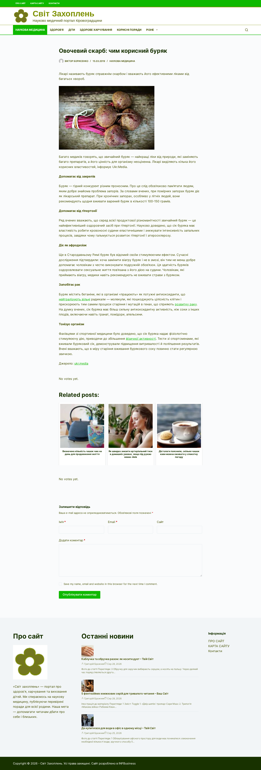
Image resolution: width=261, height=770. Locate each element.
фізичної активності (141, 338)
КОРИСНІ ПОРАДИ (129, 29)
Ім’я (62, 522)
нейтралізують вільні (74, 299)
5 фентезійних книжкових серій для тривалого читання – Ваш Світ (125, 693)
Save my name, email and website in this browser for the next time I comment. (111, 583)
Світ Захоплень (63, 13)
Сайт (160, 522)
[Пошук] (246, 29)
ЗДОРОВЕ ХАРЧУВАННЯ (96, 29)
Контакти (54, 3)
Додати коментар (72, 540)
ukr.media (81, 363)
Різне (150, 29)
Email (112, 522)
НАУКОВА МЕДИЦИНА (30, 29)
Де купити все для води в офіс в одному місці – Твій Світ (118, 728)
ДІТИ (71, 29)
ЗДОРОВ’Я (57, 29)
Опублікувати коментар (79, 594)
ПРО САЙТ (20, 3)
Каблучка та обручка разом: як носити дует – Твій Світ (117, 659)
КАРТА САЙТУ (37, 3)
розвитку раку (186, 304)
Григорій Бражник (94, 663)
